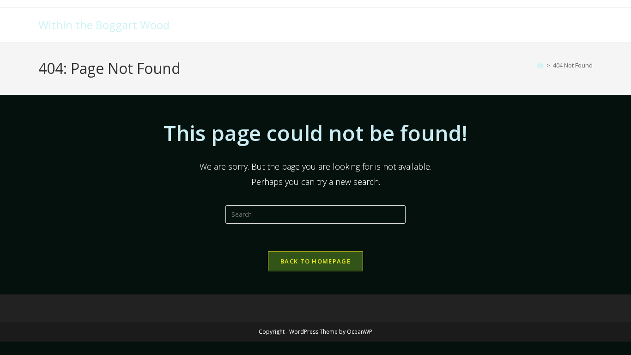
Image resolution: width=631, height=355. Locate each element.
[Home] (540, 65)
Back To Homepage (315, 261)
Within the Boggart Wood (104, 24)
